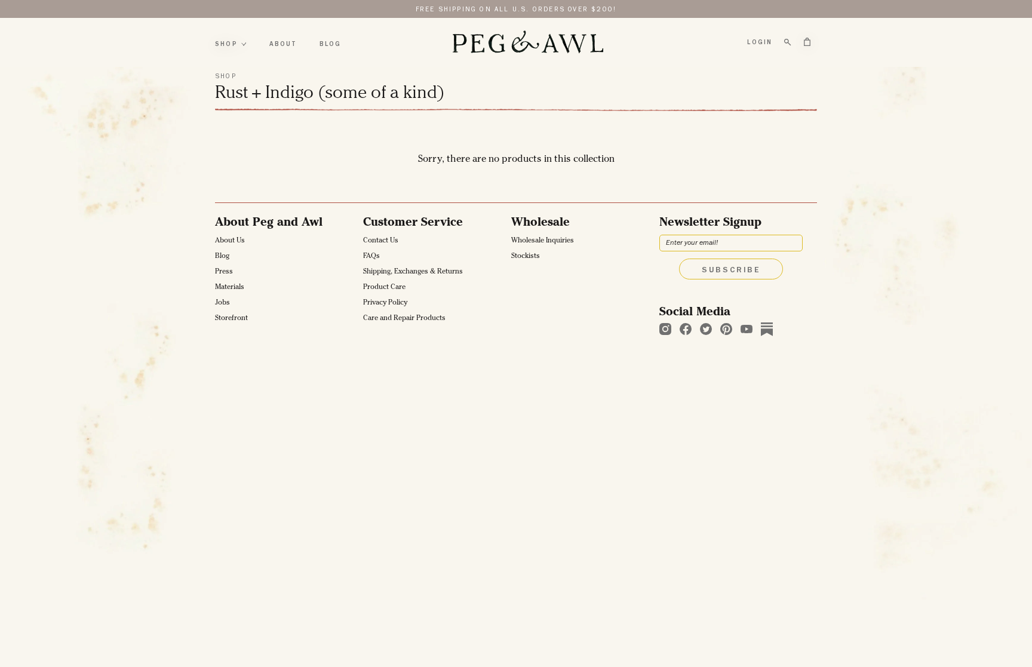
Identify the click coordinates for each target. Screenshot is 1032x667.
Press (224, 272)
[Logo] (527, 42)
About (282, 44)
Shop (226, 44)
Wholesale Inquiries (542, 241)
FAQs (371, 256)
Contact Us (380, 241)
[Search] (787, 42)
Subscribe (731, 270)
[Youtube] (746, 329)
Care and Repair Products (404, 318)
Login (759, 42)
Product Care (384, 287)
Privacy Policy (385, 303)
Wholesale (540, 223)
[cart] (807, 42)
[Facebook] (686, 329)
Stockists (525, 256)
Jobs (222, 303)
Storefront (231, 318)
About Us (230, 241)
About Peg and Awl (268, 223)
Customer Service (413, 223)
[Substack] (767, 329)
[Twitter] (706, 329)
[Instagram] (665, 329)
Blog (331, 44)
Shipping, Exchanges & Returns (413, 272)
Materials (229, 287)
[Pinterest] (726, 329)
